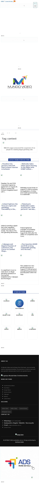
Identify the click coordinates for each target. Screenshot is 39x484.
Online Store (5, 408)
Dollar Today (14, 408)
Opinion (6, 396)
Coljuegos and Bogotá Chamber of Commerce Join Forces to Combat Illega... (8, 247)
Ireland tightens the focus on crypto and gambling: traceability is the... (9, 206)
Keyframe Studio (19, 442)
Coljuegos (6, 394)
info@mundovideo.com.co (14, 425)
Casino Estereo (23, 408)
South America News (9, 385)
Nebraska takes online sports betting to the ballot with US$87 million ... (29, 166)
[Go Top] (34, 467)
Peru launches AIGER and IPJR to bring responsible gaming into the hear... (29, 246)
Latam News (7, 398)
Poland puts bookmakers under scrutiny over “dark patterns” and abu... (28, 206)
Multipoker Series (6, 411)
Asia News (7, 387)
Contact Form (7, 427)
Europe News (7, 390)
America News (7, 392)
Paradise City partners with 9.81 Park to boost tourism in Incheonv (9, 166)
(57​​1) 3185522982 (16, 421)
